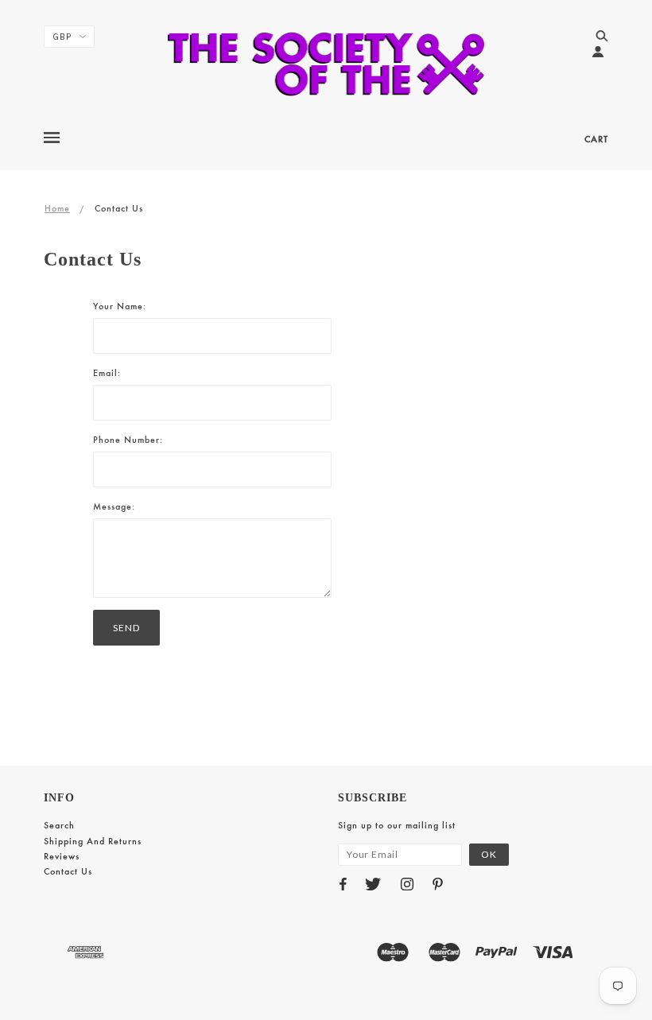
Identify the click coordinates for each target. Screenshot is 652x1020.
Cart (596, 139)
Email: (107, 372)
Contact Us (68, 871)
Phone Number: (128, 439)
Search (59, 825)
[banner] (326, 63)
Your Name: (119, 306)
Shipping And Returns (93, 841)
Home (57, 208)
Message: (114, 506)
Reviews (62, 856)
